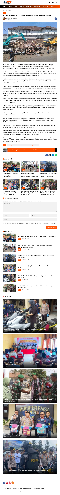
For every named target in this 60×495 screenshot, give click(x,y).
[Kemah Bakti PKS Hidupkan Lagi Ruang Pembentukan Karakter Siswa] (11, 166)
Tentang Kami (7, 488)
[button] (49, 2)
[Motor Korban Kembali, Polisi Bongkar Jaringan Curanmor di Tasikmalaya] (30, 184)
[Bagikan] (56, 18)
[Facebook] (46, 155)
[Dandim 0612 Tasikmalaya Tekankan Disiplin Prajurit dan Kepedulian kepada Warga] (48, 184)
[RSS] (12, 482)
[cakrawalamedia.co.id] (16, 2)
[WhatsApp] (56, 155)
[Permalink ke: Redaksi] (4, 18)
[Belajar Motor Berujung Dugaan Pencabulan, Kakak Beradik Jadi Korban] (11, 184)
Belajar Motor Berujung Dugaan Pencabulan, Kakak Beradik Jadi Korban (11, 193)
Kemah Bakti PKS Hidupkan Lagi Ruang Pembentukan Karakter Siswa (10, 175)
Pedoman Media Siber (26, 488)
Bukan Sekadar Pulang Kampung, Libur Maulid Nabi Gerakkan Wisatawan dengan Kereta (29, 175)
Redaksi (8, 18)
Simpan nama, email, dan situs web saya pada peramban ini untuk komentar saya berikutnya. (30, 223)
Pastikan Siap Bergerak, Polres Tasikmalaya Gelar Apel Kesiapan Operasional (48, 175)
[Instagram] (10, 482)
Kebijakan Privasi (39, 488)
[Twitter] (49, 155)
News (4, 12)
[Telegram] (52, 155)
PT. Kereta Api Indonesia (32, 145)
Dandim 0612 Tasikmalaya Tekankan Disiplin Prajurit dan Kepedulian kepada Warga (48, 193)
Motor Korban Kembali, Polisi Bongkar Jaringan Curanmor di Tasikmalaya (29, 193)
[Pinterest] (7, 482)
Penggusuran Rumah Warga (16, 145)
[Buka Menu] (53, 2)
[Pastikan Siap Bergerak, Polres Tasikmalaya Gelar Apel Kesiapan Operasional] (48, 166)
